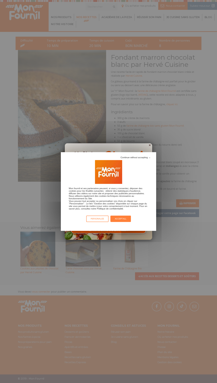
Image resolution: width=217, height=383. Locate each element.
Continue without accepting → (136, 157)
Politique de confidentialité (110, 208)
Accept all (120, 219)
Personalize (97, 219)
